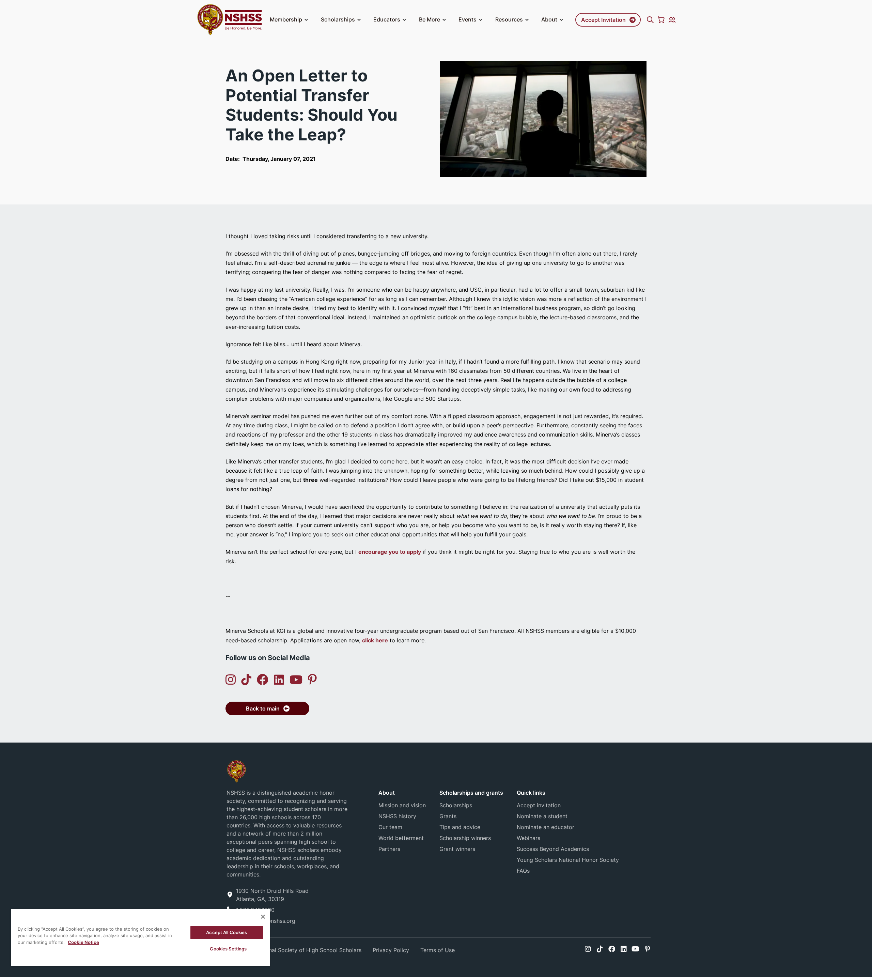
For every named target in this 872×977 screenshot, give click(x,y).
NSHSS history (397, 816)
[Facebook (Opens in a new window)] (262, 680)
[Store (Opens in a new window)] (661, 20)
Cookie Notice (83, 942)
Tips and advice (459, 827)
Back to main (263, 708)
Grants (447, 816)
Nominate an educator (545, 827)
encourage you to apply (389, 551)
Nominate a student (542, 816)
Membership (286, 19)
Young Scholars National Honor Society (568, 859)
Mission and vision (402, 805)
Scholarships (338, 19)
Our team (390, 827)
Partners (389, 848)
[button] (306, 20)
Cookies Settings (228, 948)
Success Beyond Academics (553, 848)
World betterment (401, 838)
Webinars (528, 838)
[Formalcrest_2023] (236, 771)
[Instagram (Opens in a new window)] (230, 680)
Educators (386, 19)
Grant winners (457, 848)
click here (375, 640)
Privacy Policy (391, 950)
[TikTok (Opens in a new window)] (246, 680)
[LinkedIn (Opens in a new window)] (279, 680)
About (549, 19)
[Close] (263, 917)
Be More (429, 19)
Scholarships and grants (471, 792)
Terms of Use (437, 950)
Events (467, 19)
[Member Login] (672, 20)
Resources (509, 19)
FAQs (523, 870)
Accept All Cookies (226, 932)
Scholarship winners (465, 838)
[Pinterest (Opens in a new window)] (312, 680)
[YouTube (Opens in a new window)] (296, 680)
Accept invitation (539, 805)
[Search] (650, 20)
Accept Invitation (603, 19)
